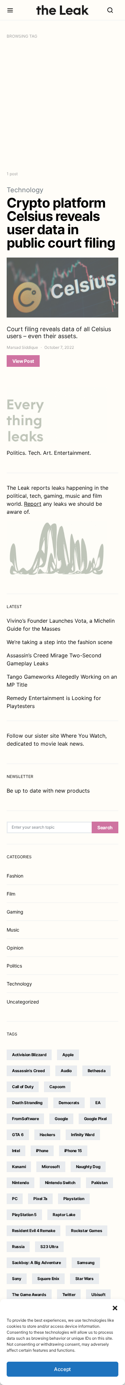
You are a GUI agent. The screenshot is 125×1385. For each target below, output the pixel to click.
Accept (62, 1369)
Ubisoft (98, 1294)
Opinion (15, 948)
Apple (68, 1054)
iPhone (42, 1150)
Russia (18, 1246)
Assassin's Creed (28, 1070)
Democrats (69, 1102)
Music (13, 930)
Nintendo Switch (60, 1182)
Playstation (73, 1198)
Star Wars (84, 1278)
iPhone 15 (73, 1150)
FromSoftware (25, 1118)
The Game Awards (29, 1294)
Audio (66, 1070)
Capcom (57, 1086)
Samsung (86, 1262)
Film (11, 894)
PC (14, 1198)
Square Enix (48, 1278)
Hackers (47, 1134)
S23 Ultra (49, 1246)
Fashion (15, 876)
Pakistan (99, 1182)
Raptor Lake (64, 1214)
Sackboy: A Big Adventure (36, 1262)
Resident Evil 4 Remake (33, 1230)
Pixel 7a (40, 1198)
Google (61, 1118)
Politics (14, 966)
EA (97, 1102)
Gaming (15, 912)
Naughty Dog (88, 1166)
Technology (25, 190)
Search (105, 827)
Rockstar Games (86, 1230)
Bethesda (97, 1070)
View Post (23, 361)
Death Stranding (27, 1102)
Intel (16, 1150)
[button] (115, 1307)
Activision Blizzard (29, 1054)
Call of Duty (22, 1086)
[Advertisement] (62, 105)
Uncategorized (23, 1002)
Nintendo (20, 1182)
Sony (16, 1278)
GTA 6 (18, 1134)
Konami (19, 1166)
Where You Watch (83, 735)
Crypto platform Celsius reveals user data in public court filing (61, 223)
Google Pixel (95, 1118)
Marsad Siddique (22, 347)
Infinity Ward (82, 1134)
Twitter (69, 1294)
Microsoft (51, 1166)
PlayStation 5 (24, 1214)
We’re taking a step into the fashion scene (59, 642)
